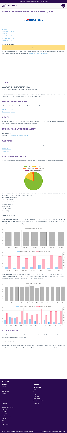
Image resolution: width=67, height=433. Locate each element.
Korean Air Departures (8, 112)
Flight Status (5, 391)
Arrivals (4, 386)
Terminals (37, 384)
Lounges (4, 413)
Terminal (4, 29)
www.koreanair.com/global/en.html (18, 135)
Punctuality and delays (8, 38)
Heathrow (12, 6)
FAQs (3, 422)
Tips (3, 420)
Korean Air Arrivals (7, 109)
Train (35, 394)
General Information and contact (11, 36)
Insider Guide (5, 425)
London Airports (6, 416)
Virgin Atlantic (6, 151)
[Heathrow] (4, 5)
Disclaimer (20, 431)
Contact (26, 431)
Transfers (36, 396)
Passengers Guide (7, 407)
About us (31, 431)
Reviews (4, 418)
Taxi (35, 392)
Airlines (4, 393)
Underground (37, 398)
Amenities (5, 411)
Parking (36, 404)
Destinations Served (7, 40)
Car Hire (4, 404)
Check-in (4, 33)
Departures (5, 389)
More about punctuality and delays (39, 53)
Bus (35, 389)
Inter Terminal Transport (40, 401)
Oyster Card (5, 409)
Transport (37, 387)
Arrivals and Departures (8, 31)
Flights (4, 384)
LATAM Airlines (6, 149)
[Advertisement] (33, 67)
